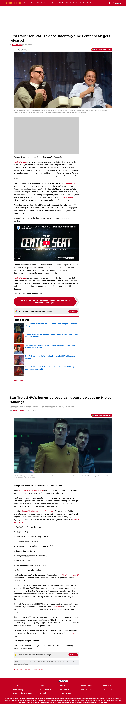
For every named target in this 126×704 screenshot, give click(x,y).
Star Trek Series (43, 3)
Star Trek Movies (58, 3)
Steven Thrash (18, 410)
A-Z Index (44, 693)
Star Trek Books (72, 3)
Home (16, 380)
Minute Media (14, 698)
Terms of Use (64, 689)
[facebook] (109, 3)
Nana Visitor (70, 183)
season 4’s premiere (37, 511)
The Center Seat (20, 162)
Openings (43, 686)
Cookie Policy (85, 689)
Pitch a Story (18, 689)
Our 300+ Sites (86, 686)
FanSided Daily (105, 686)
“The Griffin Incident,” (70, 575)
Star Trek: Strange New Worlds (31, 670)
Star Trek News (29, 3)
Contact (62, 686)
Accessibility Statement (22, 693)
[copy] (25, 49)
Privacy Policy (45, 689)
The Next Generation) (67, 197)
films (57, 607)
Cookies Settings (65, 693)
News (22, 380)
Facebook (70, 633)
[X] (113, 3)
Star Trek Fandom (86, 3)
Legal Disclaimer (106, 689)
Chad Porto (17, 45)
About (15, 686)
